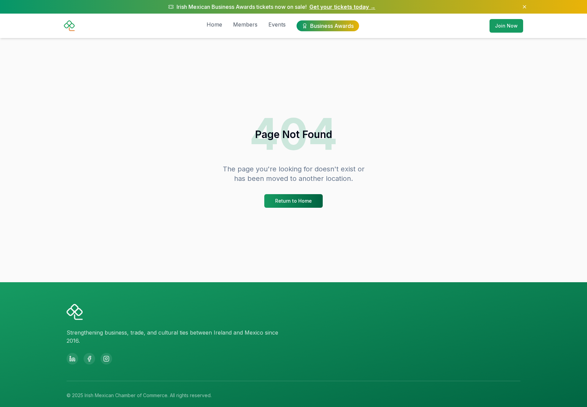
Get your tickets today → (326, 6)
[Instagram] (106, 358)
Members (245, 24)
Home (214, 24)
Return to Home (293, 201)
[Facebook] (89, 358)
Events (277, 24)
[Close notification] (524, 7)
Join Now (506, 26)
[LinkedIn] (72, 358)
